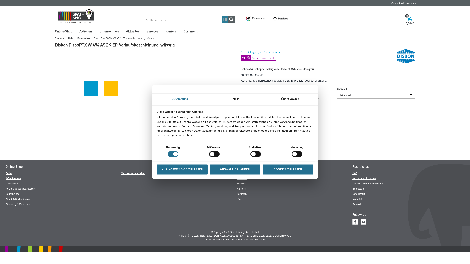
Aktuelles (132, 31)
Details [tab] (235, 98)
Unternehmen (109, 31)
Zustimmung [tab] (180, 98)
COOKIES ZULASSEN (288, 169)
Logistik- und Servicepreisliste (367, 183)
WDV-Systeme (13, 178)
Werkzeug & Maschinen (18, 204)
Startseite (59, 38)
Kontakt (356, 204)
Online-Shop (63, 31)
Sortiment (191, 31)
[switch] (215, 154)
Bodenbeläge (12, 193)
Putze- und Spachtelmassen (20, 188)
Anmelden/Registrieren (403, 2)
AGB (354, 173)
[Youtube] (363, 221)
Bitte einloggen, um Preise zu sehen (261, 52)
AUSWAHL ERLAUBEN (235, 169)
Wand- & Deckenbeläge (18, 198)
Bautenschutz (83, 38)
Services (152, 31)
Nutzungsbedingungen (364, 178)
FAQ (239, 198)
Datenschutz (359, 193)
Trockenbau (12, 183)
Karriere (170, 31)
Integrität (357, 198)
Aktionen (85, 31)
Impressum (358, 188)
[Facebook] (355, 221)
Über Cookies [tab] (290, 98)
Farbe (70, 38)
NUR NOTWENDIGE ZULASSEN (182, 169)
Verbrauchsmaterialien (133, 173)
